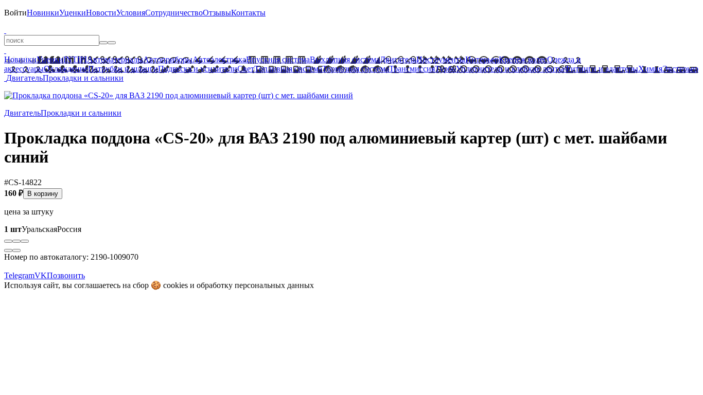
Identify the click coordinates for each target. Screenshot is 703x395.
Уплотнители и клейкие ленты (510, 68)
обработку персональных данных (255, 285)
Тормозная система (355, 68)
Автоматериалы (115, 59)
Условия (130, 12)
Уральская (30, 229)
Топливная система (288, 68)
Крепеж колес (523, 59)
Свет (245, 68)
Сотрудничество (174, 12)
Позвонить (66, 275)
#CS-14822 (23, 182)
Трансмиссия (412, 68)
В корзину (42, 194)
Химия (650, 68)
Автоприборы (167, 59)
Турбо (445, 68)
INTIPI (75, 59)
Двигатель (398, 59)
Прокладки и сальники (83, 78)
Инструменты (440, 59)
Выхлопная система (345, 59)
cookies (175, 285)
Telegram (19, 275)
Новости (101, 12)
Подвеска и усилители (197, 68)
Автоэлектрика (219, 59)
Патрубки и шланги (123, 68)
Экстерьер (680, 68)
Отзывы (217, 12)
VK (40, 275)
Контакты (248, 12)
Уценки (72, 12)
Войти (15, 12)
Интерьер (482, 59)
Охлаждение (66, 68)
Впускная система (278, 59)
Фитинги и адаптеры (601, 68)
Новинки (43, 12)
